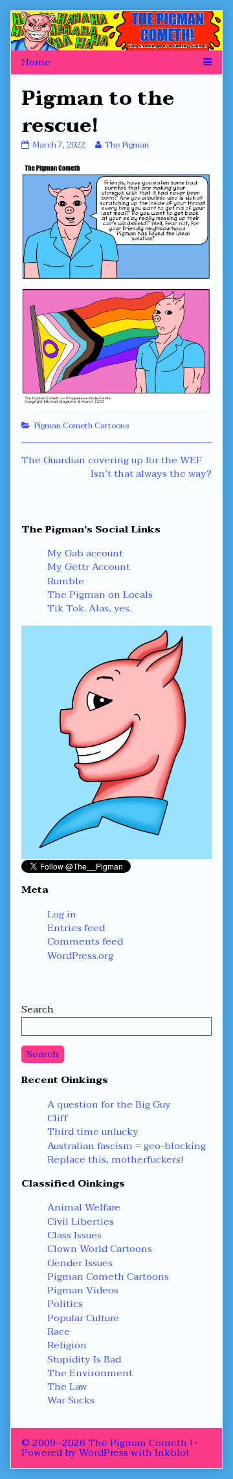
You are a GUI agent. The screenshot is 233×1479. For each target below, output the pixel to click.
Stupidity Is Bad (84, 1359)
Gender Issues (80, 1262)
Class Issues (74, 1235)
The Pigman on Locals (100, 594)
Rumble (65, 581)
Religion (67, 1345)
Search (37, 1009)
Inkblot (172, 1452)
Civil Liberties (80, 1221)
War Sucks (70, 1400)
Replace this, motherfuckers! (115, 1159)
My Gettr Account (88, 566)
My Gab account (85, 553)
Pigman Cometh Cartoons (81, 426)
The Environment (90, 1372)
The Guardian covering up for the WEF (111, 460)
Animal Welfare (83, 1207)
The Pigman (126, 145)
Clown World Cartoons (99, 1248)
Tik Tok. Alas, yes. (89, 608)
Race (58, 1331)
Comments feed (85, 941)
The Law (67, 1386)
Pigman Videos (82, 1290)
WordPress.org (80, 955)
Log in (61, 914)
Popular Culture (83, 1317)
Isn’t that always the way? (151, 473)
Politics (65, 1303)
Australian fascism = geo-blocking (126, 1145)
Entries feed (76, 927)
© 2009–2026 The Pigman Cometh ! (106, 1442)
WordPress (103, 1452)
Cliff (57, 1118)
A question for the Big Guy (109, 1104)
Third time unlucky (93, 1131)
